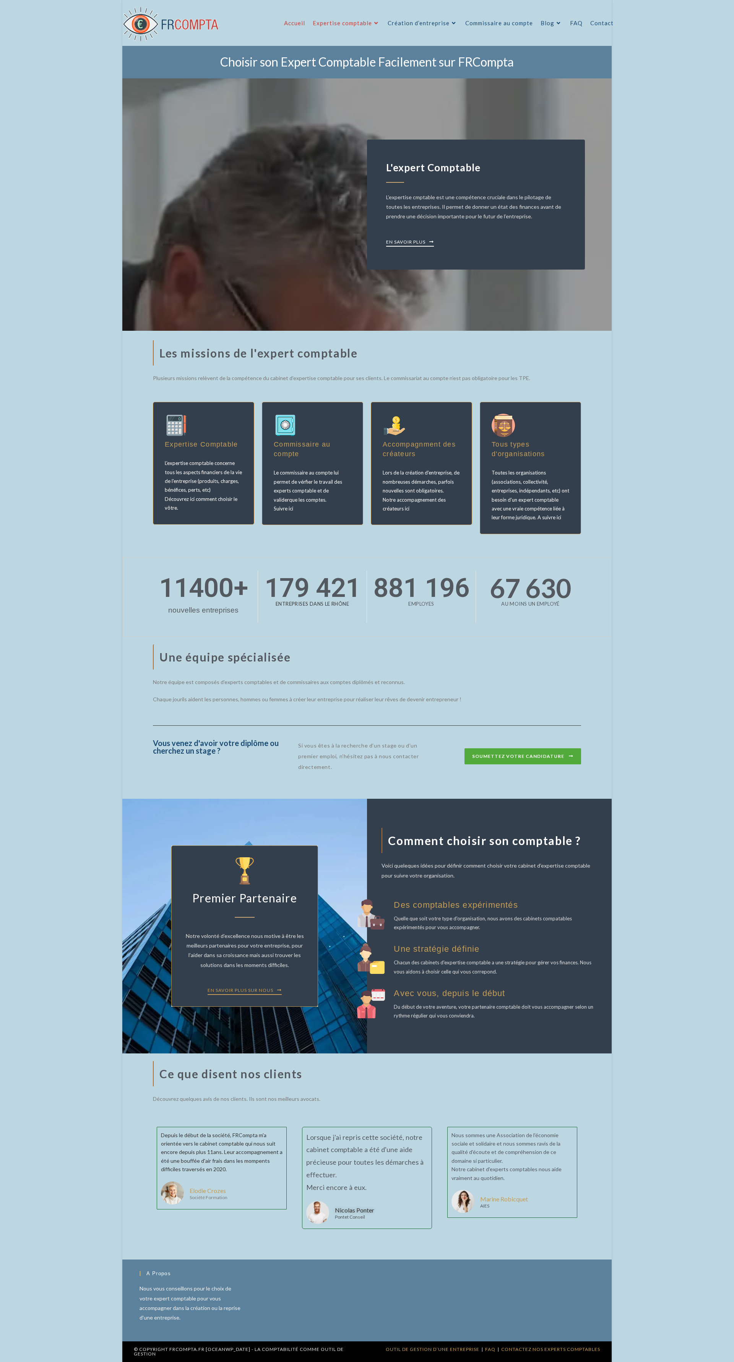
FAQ (490, 1349)
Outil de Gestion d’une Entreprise (432, 1349)
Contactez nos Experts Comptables (550, 1349)
